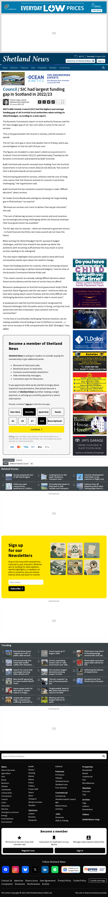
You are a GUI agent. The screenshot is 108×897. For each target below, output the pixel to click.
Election (4, 809)
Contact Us (6, 880)
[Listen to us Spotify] (54, 869)
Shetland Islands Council (19, 463)
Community (6, 789)
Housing (31, 773)
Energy (4, 815)
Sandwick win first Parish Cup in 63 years (93, 680)
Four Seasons (61, 787)
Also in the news (8, 770)
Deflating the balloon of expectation (93, 671)
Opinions (32, 810)
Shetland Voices (62, 781)
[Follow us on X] (35, 869)
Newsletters (87, 809)
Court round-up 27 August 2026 (57, 652)
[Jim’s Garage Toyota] (90, 446)
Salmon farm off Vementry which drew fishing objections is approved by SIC (93, 487)
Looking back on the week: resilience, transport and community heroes (58, 478)
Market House (61, 805)
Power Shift (33, 789)
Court (3, 802)
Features (59, 771)
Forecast (86, 791)
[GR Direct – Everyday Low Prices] (54, 7)
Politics (31, 786)
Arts (3, 776)
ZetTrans (59, 809)
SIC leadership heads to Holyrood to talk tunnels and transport (59, 486)
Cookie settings (97, 880)
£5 (22, 420)
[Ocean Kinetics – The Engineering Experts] (36, 78)
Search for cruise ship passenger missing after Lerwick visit (22, 672)
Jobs (57, 813)
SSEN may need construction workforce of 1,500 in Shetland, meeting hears (22, 488)
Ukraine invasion (35, 802)
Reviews (32, 817)
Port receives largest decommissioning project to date (58, 672)
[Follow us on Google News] (70, 869)
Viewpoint (32, 820)
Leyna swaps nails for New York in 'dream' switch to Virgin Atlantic (22, 691)
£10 (42, 420)
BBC (57, 802)
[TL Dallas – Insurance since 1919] (90, 340)
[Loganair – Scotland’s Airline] (90, 403)
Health (31, 766)
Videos (85, 814)
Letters (31, 813)
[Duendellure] (90, 298)
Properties (87, 766)
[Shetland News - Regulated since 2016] (94, 869)
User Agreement (48, 880)
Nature (31, 779)
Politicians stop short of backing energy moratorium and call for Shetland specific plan (94, 655)
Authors (85, 806)
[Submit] (103, 756)
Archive (86, 799)
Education (5, 805)
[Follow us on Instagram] (15, 869)
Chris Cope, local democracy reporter (19, 100)
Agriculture (6, 773)
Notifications (33, 883)
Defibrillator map (91, 819)
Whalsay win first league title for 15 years (57, 699)
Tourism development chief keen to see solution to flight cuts (94, 477)
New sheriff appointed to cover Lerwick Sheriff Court (23, 681)
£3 (13, 420)
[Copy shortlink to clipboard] (53, 102)
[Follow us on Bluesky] (25, 869)
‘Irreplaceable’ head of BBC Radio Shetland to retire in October (59, 690)
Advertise (18, 880)
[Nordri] (90, 319)
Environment (6, 822)
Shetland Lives (61, 784)
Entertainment (7, 818)
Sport (30, 795)
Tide (84, 794)
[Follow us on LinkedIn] (45, 869)
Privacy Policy (64, 880)
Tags (84, 803)
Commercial (61, 792)
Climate (4, 786)
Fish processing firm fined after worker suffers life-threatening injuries (23, 663)
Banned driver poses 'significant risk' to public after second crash (22, 654)
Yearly (58, 411)
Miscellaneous (88, 783)
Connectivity (6, 792)
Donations (20, 883)
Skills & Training (61, 820)
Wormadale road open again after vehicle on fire (94, 662)
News (4, 766)
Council (10, 89)
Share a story (31, 880)
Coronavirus (6, 796)
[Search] (103, 68)
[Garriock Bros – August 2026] (90, 382)
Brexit (3, 780)
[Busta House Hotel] (90, 424)
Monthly (29, 411)
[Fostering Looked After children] (90, 259)
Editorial (58, 766)
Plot (84, 780)
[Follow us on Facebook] (5, 869)
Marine (31, 776)
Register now (28, 850)
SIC (32, 463)
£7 (32, 420)
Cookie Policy (79, 880)
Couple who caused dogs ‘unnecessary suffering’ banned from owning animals (23, 700)
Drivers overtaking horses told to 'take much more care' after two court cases (58, 663)
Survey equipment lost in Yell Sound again (23, 476)
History (31, 769)
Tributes (58, 778)
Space (31, 792)
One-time (15, 411)
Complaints (7, 883)
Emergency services (10, 812)
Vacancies (59, 817)
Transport (32, 799)
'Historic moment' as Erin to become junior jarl (58, 681)
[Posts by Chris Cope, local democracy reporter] (6, 102)
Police (31, 782)
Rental (85, 773)
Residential (87, 770)
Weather (32, 805)
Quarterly (44, 411)
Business (5, 783)
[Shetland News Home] (26, 63)
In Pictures (59, 774)
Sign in (101, 61)
